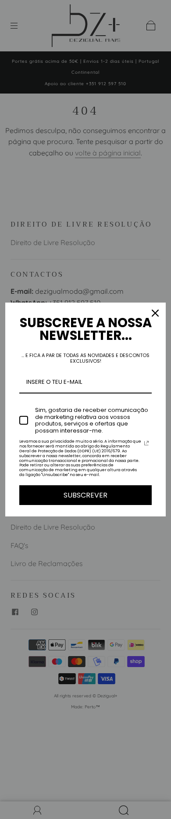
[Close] (155, 313)
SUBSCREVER (85, 495)
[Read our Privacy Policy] (146, 443)
